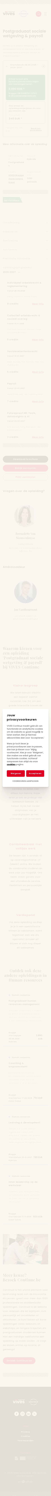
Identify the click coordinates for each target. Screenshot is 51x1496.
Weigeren (16, 773)
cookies (11, 764)
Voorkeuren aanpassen (25, 781)
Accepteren (35, 773)
